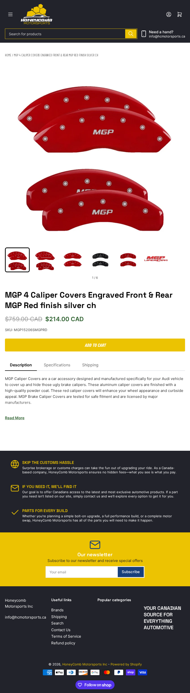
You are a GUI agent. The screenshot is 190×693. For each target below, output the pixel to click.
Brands (57, 610)
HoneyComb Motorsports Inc (84, 664)
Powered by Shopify (126, 664)
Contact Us (61, 629)
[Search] (130, 34)
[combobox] (71, 34)
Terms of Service (66, 636)
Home (8, 55)
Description (21, 364)
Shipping (90, 364)
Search (57, 623)
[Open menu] (10, 14)
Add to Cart (95, 345)
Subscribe (131, 571)
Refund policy (63, 643)
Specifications (57, 364)
